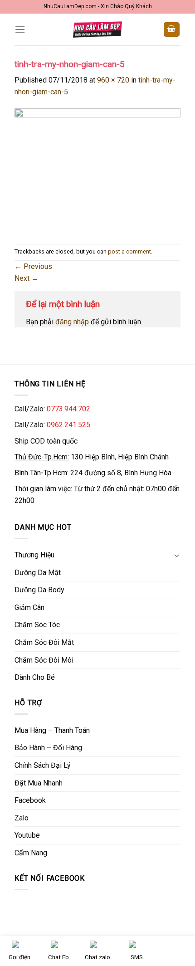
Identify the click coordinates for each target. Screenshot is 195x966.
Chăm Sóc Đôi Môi (44, 660)
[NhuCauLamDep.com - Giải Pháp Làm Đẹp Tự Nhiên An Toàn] (97, 29)
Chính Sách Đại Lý (43, 765)
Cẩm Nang (31, 853)
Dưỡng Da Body (39, 589)
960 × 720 (113, 80)
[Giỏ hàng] (172, 29)
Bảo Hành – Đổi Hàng (48, 747)
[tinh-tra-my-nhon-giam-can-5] (97, 170)
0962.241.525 (68, 424)
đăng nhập (72, 321)
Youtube (27, 835)
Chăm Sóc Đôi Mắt (44, 642)
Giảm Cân (29, 607)
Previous (33, 266)
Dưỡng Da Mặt (38, 572)
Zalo (22, 818)
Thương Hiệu (34, 555)
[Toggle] (176, 555)
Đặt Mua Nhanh (39, 783)
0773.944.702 (68, 409)
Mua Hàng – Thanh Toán (52, 730)
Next (27, 278)
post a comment (129, 251)
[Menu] (20, 29)
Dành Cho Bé (35, 677)
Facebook (30, 800)
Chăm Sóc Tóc (37, 624)
